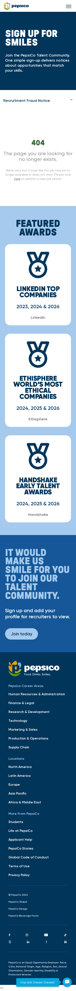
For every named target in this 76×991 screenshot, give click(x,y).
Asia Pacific (17, 793)
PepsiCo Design (17, 909)
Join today (21, 633)
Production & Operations (28, 738)
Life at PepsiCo (20, 830)
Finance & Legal (21, 703)
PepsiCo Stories (20, 848)
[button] (38, 100)
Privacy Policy (19, 875)
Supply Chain (18, 747)
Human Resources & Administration (36, 694)
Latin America (19, 775)
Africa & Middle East (24, 802)
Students (15, 822)
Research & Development (29, 712)
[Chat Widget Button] (67, 982)
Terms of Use (19, 866)
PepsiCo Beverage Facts (23, 916)
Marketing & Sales (23, 729)
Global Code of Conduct (28, 857)
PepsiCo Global (17, 902)
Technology (17, 720)
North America (20, 767)
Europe (14, 784)
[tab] (38, 100)
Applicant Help (20, 839)
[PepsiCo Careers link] (16, 6)
